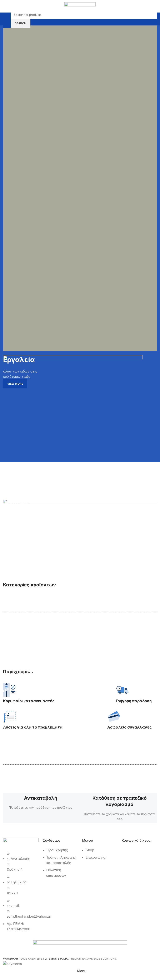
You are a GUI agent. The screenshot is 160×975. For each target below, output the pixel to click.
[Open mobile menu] (5, 19)
